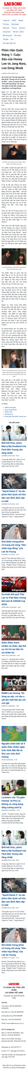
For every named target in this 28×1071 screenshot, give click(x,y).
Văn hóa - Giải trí (18, 32)
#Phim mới (8, 412)
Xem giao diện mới (9, 43)
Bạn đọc (22, 28)
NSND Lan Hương (12, 712)
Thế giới (5, 39)
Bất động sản (7, 35)
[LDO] (14, 433)
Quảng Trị (5, 659)
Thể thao (6, 24)
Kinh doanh (15, 24)
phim (10, 81)
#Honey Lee (9, 414)
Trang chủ (6, 20)
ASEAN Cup (6, 615)
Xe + (12, 39)
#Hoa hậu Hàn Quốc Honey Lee (15, 416)
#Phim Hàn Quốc (10, 407)
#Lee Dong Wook (11, 410)
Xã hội (14, 20)
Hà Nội (4, 814)
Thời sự (14, 28)
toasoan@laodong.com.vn (15, 1023)
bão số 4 (8, 766)
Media (21, 20)
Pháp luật (6, 28)
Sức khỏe (17, 35)
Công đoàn (6, 32)
